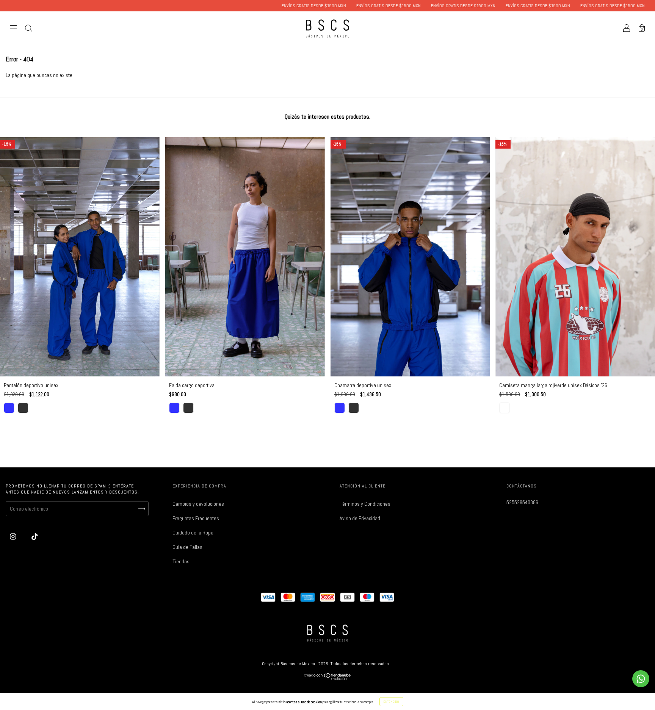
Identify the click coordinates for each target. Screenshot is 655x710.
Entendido (391, 702)
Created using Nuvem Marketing (327, 231)
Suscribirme (327, 206)
